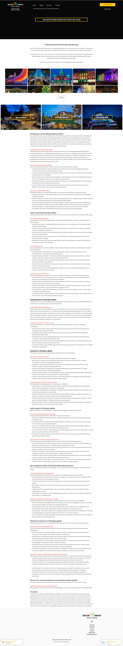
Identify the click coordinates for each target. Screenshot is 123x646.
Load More (61, 97)
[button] (41, 4)
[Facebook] (92, 621)
